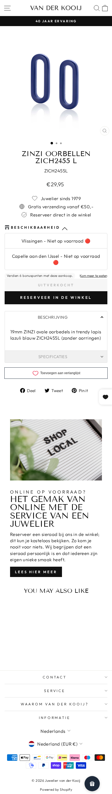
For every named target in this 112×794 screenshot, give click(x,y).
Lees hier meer (36, 572)
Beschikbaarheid (35, 227)
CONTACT (55, 677)
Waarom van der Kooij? (55, 704)
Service (55, 690)
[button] (56, 317)
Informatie (55, 717)
